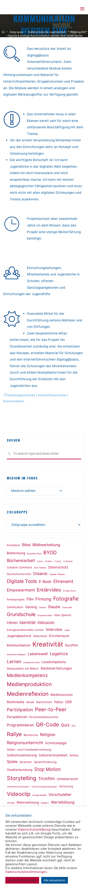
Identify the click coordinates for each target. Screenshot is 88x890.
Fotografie (66, 598)
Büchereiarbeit (21, 560)
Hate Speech (62, 615)
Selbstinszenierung (22, 755)
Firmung (43, 599)
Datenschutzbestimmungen (26, 872)
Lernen (14, 661)
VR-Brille (11, 803)
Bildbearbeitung (46, 545)
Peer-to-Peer (51, 709)
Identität (27, 622)
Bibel (26, 545)
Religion (47, 734)
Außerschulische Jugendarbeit (47, 32)
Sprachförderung (45, 762)
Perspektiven (17, 717)
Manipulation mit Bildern (23, 668)
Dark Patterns (40, 567)
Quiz (65, 724)
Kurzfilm (71, 645)
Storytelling (21, 778)
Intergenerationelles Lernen (25, 629)
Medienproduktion (29, 684)
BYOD (50, 552)
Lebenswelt (38, 654)
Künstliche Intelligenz (16, 654)
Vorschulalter (60, 794)
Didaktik (40, 573)
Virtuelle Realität (39, 795)
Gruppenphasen (44, 615)
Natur (58, 702)
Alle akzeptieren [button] (54, 880)
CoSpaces (68, 561)
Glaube (54, 607)
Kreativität (47, 644)
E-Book (45, 581)
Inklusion (46, 622)
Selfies (73, 755)
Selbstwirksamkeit (53, 755)
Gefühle (42, 607)
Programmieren (20, 725)
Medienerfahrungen (56, 668)
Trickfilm (46, 778)
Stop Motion (47, 769)
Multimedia (15, 702)
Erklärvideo (49, 590)
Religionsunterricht (25, 742)
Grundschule (21, 614)
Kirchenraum (59, 636)
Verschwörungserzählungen (44, 786)
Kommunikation (13, 401)
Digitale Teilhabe (57, 574)
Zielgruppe (16, 32)
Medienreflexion (27, 693)
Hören (12, 622)
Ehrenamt (63, 581)
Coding (57, 561)
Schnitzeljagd (55, 743)
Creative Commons (19, 567)
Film (30, 599)
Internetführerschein (52, 395)
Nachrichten (44, 702)
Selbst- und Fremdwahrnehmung (29, 749)
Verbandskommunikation (18, 786)
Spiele (12, 761)
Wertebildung (63, 802)
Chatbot (48, 561)
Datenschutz (58, 567)
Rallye (14, 734)
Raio (74, 725)
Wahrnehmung (27, 802)
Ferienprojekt (16, 599)
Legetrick (59, 653)
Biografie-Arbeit (34, 553)
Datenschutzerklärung (34, 829)
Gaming (31, 607)
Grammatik (67, 607)
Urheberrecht (67, 779)
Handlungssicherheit (21, 395)
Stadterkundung (19, 770)
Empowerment (21, 590)
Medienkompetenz (27, 675)
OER (68, 702)
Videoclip (18, 794)
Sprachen (25, 762)
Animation (13, 545)
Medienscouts (61, 695)
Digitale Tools (22, 581)
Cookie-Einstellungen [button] (22, 880)
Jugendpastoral (19, 636)
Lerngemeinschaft (31, 662)
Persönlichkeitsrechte (43, 717)
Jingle (66, 630)
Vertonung (66, 786)
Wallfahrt (45, 803)
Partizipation (20, 709)
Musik (30, 702)
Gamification (15, 607)
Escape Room (69, 591)
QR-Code (47, 724)
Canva (40, 561)
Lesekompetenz (53, 662)
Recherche (31, 735)
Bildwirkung (16, 553)
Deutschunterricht (19, 574)
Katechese (40, 636)
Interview (54, 629)
